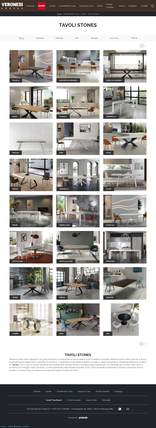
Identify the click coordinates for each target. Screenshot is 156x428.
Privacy (3, 426)
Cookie (10, 426)
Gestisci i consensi (22, 426)
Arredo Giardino (110, 6)
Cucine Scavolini (74, 400)
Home (59, 14)
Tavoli (83, 14)
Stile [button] (76, 38)
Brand (121, 5)
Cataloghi (132, 5)
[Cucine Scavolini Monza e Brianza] (41, 5)
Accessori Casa (86, 5)
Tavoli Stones (93, 14)
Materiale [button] (59, 38)
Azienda (30, 5)
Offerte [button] (134, 38)
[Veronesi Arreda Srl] (12, 6)
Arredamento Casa (67, 5)
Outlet (99, 5)
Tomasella (106, 400)
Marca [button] (21, 38)
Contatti (144, 5)
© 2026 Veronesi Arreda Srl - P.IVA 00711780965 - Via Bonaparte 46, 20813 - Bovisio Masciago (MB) (70, 409)
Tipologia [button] (94, 38)
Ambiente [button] (40, 38)
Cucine (52, 5)
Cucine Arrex (91, 400)
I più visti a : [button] (114, 38)
